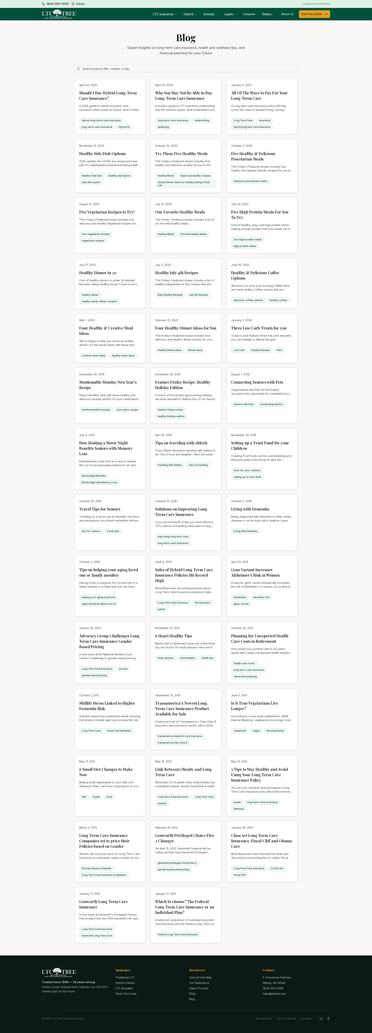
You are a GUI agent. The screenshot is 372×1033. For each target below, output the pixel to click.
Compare (249, 14)
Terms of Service (286, 1018)
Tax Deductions (199, 982)
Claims (80, 3)
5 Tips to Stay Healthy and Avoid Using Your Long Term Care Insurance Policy (259, 775)
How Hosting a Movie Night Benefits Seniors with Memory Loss (106, 448)
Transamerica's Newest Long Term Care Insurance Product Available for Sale (182, 708)
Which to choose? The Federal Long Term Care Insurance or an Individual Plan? (184, 907)
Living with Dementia (250, 508)
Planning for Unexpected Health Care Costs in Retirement (259, 638)
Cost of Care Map (200, 977)
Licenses (306, 1018)
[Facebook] (328, 1019)
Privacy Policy (264, 1018)
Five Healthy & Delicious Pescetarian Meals (253, 156)
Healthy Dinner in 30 (97, 272)
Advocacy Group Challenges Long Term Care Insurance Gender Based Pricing (109, 641)
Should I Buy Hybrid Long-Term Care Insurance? (108, 95)
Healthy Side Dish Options (102, 153)
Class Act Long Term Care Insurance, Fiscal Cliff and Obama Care (261, 841)
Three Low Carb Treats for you (258, 327)
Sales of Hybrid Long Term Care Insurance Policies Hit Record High (184, 575)
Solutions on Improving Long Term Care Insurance (181, 511)
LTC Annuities (124, 988)
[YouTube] (321, 1019)
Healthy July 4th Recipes (176, 272)
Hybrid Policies (125, 982)
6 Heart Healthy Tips (173, 635)
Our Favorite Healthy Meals (180, 211)
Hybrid (188, 14)
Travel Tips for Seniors (99, 508)
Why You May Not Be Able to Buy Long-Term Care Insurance (183, 95)
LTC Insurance (163, 14)
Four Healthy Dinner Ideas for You (185, 327)
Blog (192, 999)
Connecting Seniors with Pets (257, 382)
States (266, 14)
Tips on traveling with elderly (181, 442)
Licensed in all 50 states (316, 3)
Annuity (208, 14)
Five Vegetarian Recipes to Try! (106, 211)
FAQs (192, 993)
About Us (287, 14)
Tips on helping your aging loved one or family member (108, 572)
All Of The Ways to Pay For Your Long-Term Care (259, 95)
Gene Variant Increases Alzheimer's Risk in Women (255, 572)
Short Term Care (126, 993)
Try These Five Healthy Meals (181, 153)
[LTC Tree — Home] (59, 14)
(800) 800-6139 (273, 988)
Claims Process (198, 988)
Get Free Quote (311, 14)
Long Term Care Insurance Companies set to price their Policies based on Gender (104, 841)
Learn (229, 14)
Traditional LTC (125, 977)
